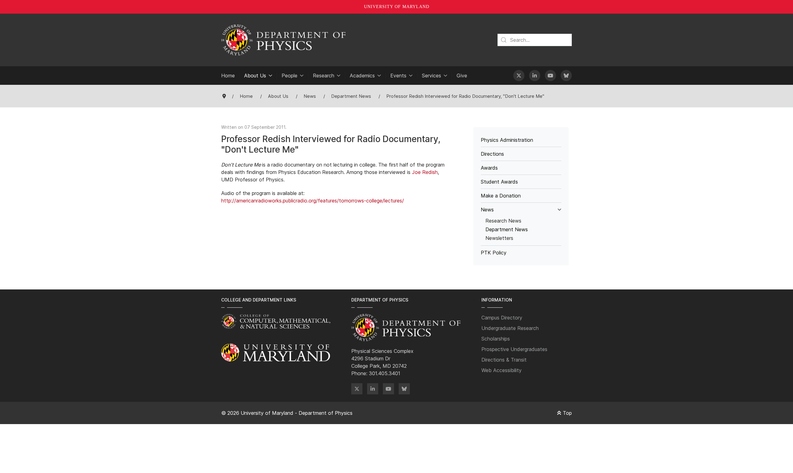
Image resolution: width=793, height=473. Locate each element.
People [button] (289, 75)
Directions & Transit (504, 360)
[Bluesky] (566, 75)
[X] (518, 75)
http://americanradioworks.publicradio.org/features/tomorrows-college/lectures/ (312, 200)
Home (228, 75)
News (487, 209)
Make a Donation (501, 196)
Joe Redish (425, 172)
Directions (492, 154)
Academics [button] (362, 75)
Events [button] (398, 75)
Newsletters (499, 238)
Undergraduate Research (510, 328)
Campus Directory (501, 318)
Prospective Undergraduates (514, 349)
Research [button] (323, 75)
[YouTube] (550, 75)
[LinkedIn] (534, 75)
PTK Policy (493, 253)
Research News (503, 221)
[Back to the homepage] (283, 39)
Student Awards (499, 182)
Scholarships (495, 339)
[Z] (356, 388)
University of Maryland (396, 6)
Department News (506, 229)
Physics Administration (507, 140)
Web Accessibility (501, 370)
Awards (489, 168)
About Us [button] (255, 75)
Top (566, 413)
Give (462, 75)
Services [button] (431, 75)
